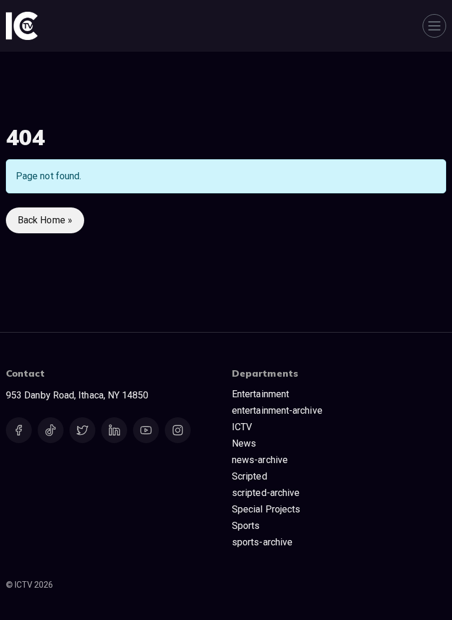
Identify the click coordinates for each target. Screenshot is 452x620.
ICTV (242, 427)
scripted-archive (266, 492)
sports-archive (262, 542)
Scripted (249, 476)
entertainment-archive (277, 410)
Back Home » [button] (45, 220)
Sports (246, 525)
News (244, 443)
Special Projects (266, 509)
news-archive (260, 459)
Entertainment (260, 394)
